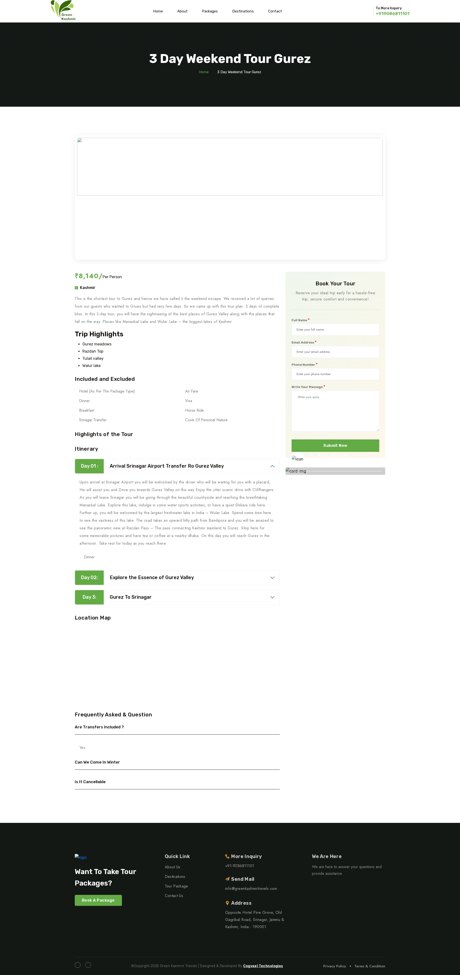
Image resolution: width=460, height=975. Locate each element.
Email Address (304, 342)
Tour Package (176, 886)
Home (158, 11)
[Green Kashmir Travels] (63, 11)
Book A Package (98, 900)
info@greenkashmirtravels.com (251, 888)
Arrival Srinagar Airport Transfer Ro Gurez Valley (152, 466)
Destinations (243, 11)
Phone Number (304, 364)
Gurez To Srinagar (117, 597)
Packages (210, 11)
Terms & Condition (369, 966)
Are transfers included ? (99, 727)
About (182, 11)
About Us (172, 867)
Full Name (301, 320)
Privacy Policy (334, 966)
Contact (275, 11)
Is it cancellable (90, 781)
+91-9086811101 (333, 463)
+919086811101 (392, 13)
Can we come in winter (97, 762)
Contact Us (174, 895)
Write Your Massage (308, 387)
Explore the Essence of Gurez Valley (137, 577)
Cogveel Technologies (263, 966)
